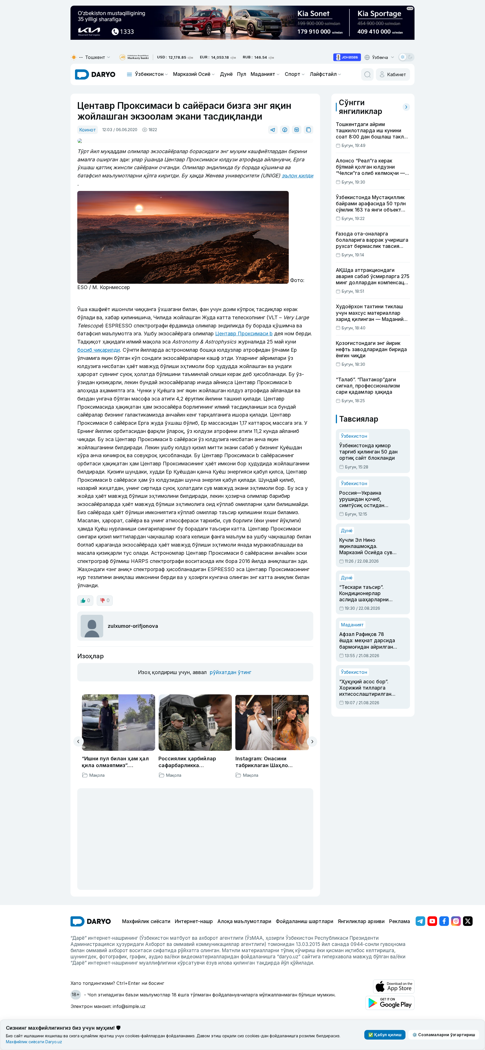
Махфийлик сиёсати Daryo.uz (34, 1041)
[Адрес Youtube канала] (432, 921)
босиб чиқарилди (98, 350)
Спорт (292, 74)
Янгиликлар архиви (361, 921)
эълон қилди (297, 176)
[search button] (367, 74)
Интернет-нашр (194, 921)
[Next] (312, 741)
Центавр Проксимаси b (244, 333)
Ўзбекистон (149, 74)
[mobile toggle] (129, 74)
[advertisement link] (347, 57)
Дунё (226, 74)
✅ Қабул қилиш (385, 1034)
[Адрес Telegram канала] (420, 921)
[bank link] (134, 57)
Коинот (87, 130)
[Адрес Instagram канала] (456, 921)
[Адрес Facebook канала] (444, 921)
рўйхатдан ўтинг (230, 672)
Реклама (399, 921)
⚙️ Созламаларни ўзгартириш (443, 1034)
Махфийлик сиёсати (146, 921)
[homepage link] (95, 74)
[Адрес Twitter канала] (468, 921)
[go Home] (90, 921)
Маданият (263, 74)
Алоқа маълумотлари (244, 921)
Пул (241, 74)
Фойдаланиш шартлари (304, 921)
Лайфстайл (323, 74)
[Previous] (78, 741)
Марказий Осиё (191, 74)
